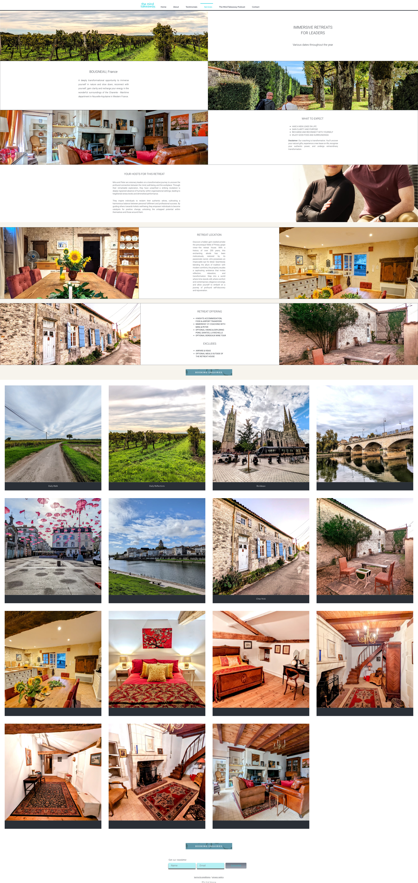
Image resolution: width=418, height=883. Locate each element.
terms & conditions (202, 877)
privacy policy (218, 877)
